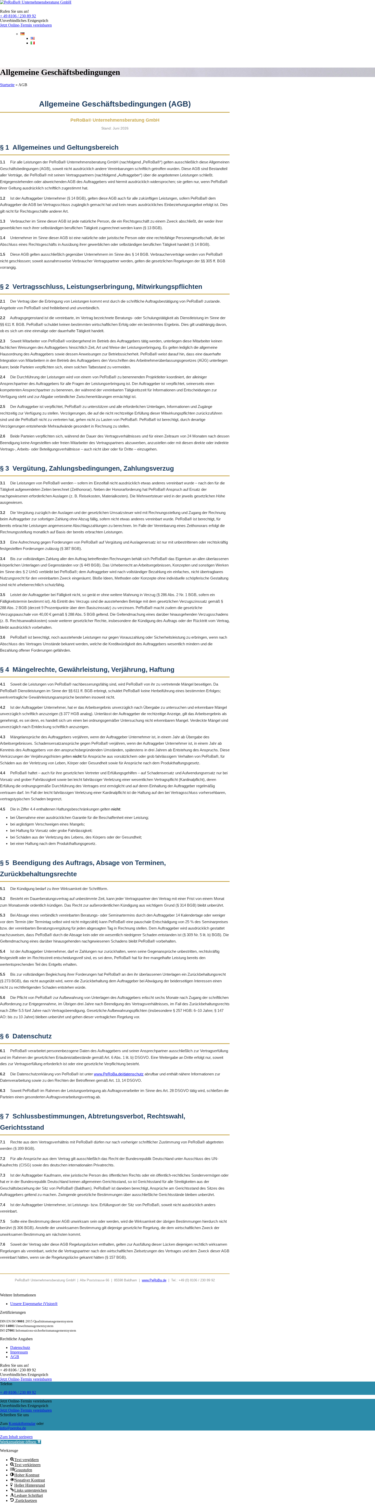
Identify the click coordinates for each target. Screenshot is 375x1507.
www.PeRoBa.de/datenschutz (119, 1074)
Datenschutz (20, 1347)
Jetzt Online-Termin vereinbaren (26, 25)
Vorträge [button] (115, 56)
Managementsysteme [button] (27, 56)
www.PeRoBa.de (154, 1280)
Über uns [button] (149, 56)
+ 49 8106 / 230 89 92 (18, 16)
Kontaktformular (22, 1423)
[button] (20, 1442)
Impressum (19, 1352)
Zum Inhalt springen (16, 1437)
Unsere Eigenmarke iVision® (34, 1304)
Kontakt (361, 56)
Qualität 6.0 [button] (77, 56)
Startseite (7, 85)
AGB (14, 1357)
